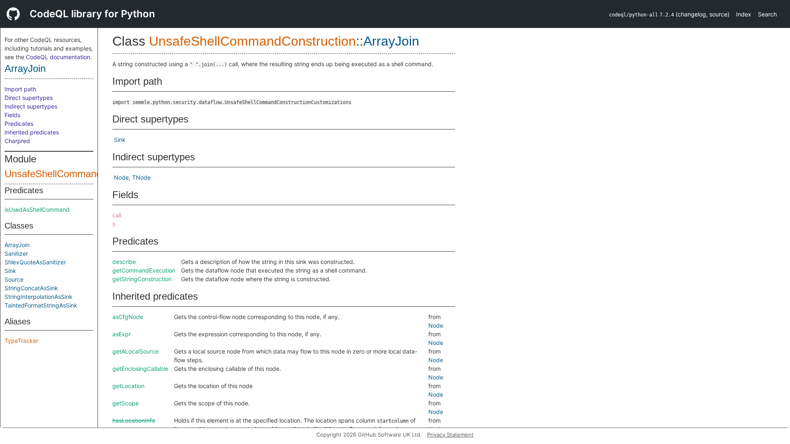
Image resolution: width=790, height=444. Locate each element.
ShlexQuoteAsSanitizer (35, 262)
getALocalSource (135, 351)
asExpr (121, 334)
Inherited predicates (32, 132)
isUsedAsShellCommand (37, 209)
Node (121, 177)
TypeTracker (21, 340)
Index (743, 14)
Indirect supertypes (31, 106)
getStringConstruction (142, 278)
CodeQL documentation (58, 56)
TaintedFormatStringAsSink (41, 305)
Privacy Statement (450, 434)
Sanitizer (16, 253)
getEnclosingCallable (140, 368)
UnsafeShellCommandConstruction (80, 173)
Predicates (19, 123)
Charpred (17, 140)
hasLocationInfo (133, 420)
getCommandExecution (143, 270)
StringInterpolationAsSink (38, 296)
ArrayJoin (25, 68)
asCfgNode (127, 316)
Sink (10, 270)
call (116, 215)
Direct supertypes (29, 97)
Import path (20, 89)
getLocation (128, 385)
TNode (141, 177)
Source (14, 279)
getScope (125, 403)
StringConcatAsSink (31, 287)
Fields (12, 114)
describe (124, 261)
